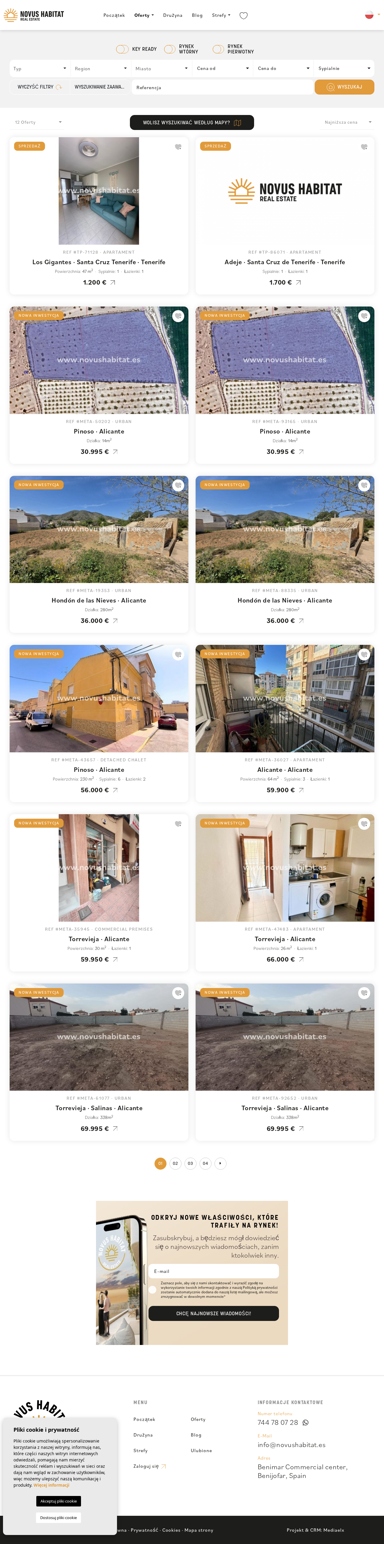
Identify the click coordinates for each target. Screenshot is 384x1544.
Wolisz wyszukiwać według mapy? (187, 123)
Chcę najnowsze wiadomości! (213, 1314)
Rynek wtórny (188, 49)
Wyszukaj (349, 87)
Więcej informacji (51, 1485)
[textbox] (42, 68)
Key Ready (144, 49)
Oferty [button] (142, 15)
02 (175, 1164)
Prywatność (144, 1530)
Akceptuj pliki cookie (58, 1501)
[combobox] (40, 68)
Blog (197, 15)
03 (190, 1164)
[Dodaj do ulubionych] (178, 147)
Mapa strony (198, 1530)
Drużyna (173, 15)
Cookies (171, 1530)
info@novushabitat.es (292, 1444)
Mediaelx (333, 1530)
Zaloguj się (147, 1466)
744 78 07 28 (278, 1422)
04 (205, 1164)
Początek (114, 15)
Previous (16, 194)
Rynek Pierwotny (241, 49)
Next (182, 194)
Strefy (219, 15)
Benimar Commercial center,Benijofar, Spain (303, 1471)
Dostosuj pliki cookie (58, 1517)
